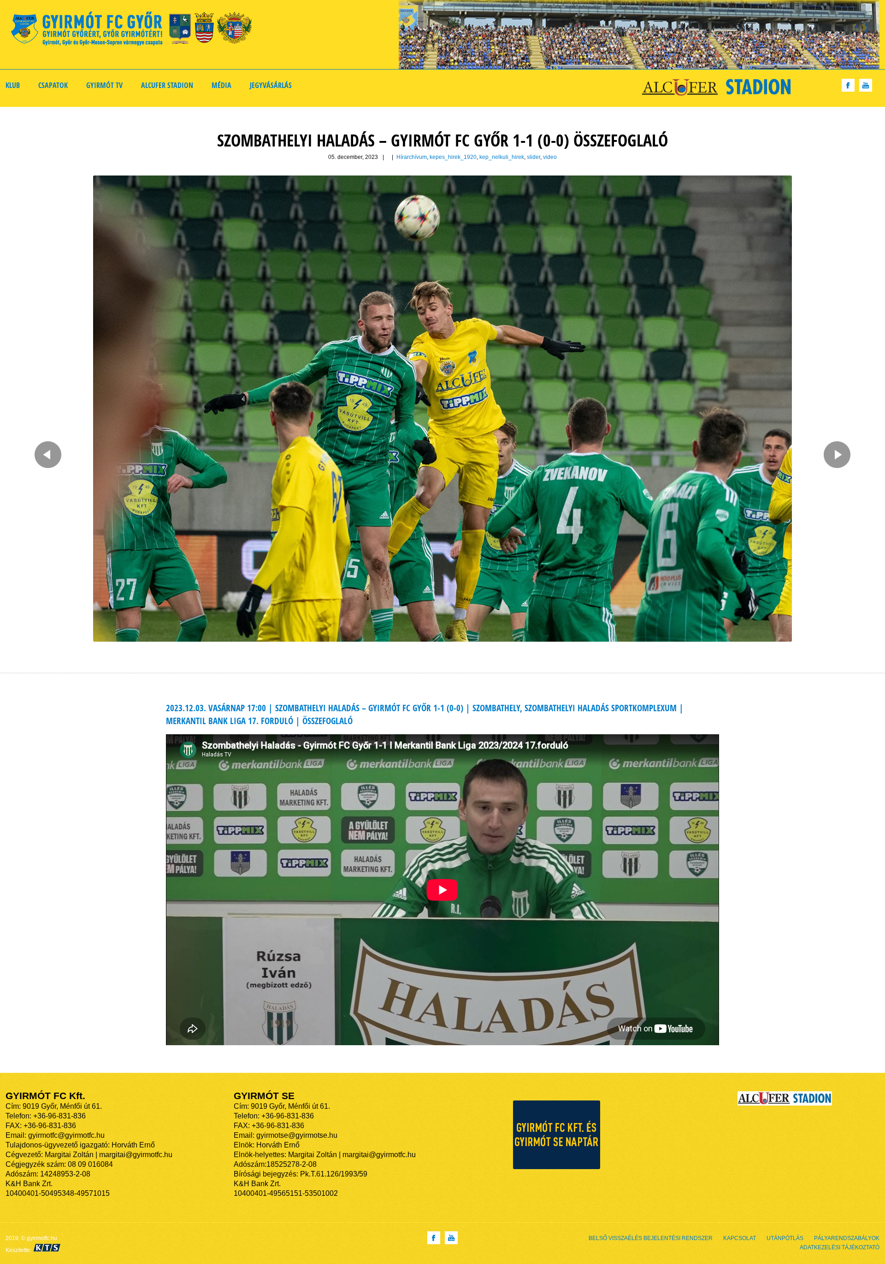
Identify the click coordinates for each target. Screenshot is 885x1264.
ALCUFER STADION (167, 85)
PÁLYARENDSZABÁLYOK (846, 1238)
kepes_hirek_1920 (453, 157)
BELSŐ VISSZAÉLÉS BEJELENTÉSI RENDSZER (651, 1238)
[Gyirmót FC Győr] (135, 30)
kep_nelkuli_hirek (501, 157)
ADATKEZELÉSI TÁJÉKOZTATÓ (839, 1247)
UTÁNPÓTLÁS (785, 1238)
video (550, 157)
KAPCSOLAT (739, 1238)
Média (221, 85)
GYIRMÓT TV (104, 85)
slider (533, 157)
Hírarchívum (411, 157)
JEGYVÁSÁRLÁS (271, 85)
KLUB (13, 85)
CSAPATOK (53, 85)
